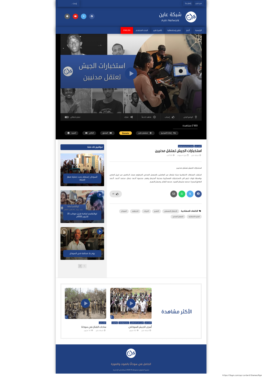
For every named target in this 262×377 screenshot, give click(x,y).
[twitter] (83, 16)
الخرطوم (135, 211)
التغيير (156, 211)
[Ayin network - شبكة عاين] (179, 17)
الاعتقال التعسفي (170, 211)
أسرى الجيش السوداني (140, 327)
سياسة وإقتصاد (124, 323)
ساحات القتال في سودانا (93, 327)
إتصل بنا (188, 3)
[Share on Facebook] (198, 194)
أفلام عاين (198, 146)
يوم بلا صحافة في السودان (82, 253)
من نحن (198, 3)
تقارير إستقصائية (174, 30)
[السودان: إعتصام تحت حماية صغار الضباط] (82, 169)
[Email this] (173, 194)
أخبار (188, 30)
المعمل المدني (178, 216)
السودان (124, 211)
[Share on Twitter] (190, 194)
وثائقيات (114, 323)
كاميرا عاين (157, 30)
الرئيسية (198, 30)
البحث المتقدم (142, 30)
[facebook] (92, 16)
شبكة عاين (195, 155)
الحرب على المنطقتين (136, 323)
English (126, 30)
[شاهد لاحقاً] (67, 16)
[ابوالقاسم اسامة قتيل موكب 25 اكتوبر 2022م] (82, 206)
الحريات (146, 211)
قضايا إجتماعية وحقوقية (186, 146)
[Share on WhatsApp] (181, 194)
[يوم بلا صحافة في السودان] (82, 243)
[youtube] (75, 16)
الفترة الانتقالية (194, 216)
